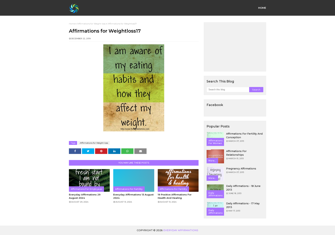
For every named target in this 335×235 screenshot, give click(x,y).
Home (72, 23)
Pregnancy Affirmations (241, 168)
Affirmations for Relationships (236, 153)
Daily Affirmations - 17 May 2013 (243, 205)
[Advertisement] (235, 47)
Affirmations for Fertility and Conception (244, 135)
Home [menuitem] (262, 7)
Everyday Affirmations (180, 230)
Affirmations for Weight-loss (91, 23)
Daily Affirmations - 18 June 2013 (243, 187)
